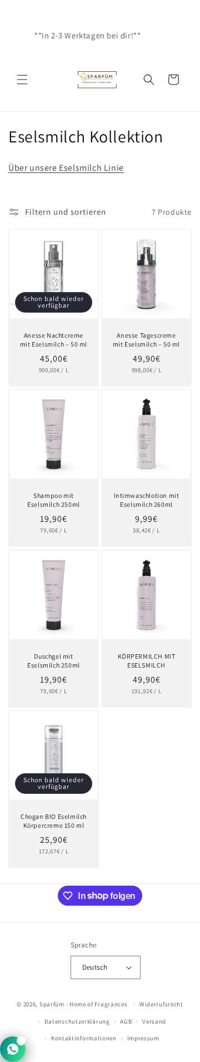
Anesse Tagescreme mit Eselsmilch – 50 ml (146, 339)
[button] (22, 79)
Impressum (143, 1038)
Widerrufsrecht (161, 1004)
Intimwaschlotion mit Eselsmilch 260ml (146, 499)
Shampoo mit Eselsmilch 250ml (53, 499)
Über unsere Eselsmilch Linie (66, 168)
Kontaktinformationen (84, 1038)
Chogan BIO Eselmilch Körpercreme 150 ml (54, 820)
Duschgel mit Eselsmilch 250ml (53, 660)
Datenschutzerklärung (77, 1021)
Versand (154, 1021)
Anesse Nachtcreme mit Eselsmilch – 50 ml (53, 339)
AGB (126, 1021)
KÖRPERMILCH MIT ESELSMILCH (147, 660)
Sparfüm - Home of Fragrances (83, 1004)
